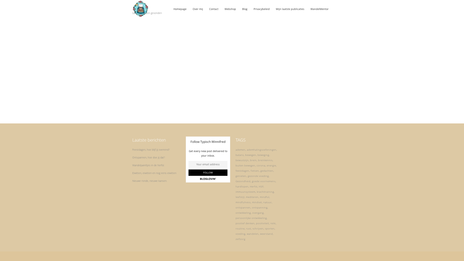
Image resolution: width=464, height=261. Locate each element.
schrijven (258, 228)
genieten (241, 176)
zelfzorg (240, 239)
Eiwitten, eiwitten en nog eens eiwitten (154, 173)
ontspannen (243, 207)
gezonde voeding (258, 176)
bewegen (250, 155)
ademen (240, 149)
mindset (257, 202)
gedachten (266, 170)
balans (240, 155)
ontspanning (260, 207)
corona (261, 165)
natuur (267, 202)
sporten (270, 228)
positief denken (245, 223)
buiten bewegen (245, 165)
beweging (263, 155)
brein (253, 160)
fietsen (255, 170)
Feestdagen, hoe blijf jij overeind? (151, 149)
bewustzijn (242, 160)
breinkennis (265, 160)
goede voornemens (264, 181)
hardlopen (242, 186)
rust (248, 228)
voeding (240, 233)
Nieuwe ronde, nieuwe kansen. (149, 181)
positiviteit (262, 223)
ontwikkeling (243, 212)
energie (271, 165)
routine (240, 228)
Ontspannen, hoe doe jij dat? (148, 157)
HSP (261, 186)
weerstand (266, 233)
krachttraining (265, 191)
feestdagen (242, 170)
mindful (264, 197)
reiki (273, 223)
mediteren (252, 197)
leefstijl (240, 197)
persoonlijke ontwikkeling (251, 218)
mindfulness (243, 202)
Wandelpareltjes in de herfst (148, 165)
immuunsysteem (245, 191)
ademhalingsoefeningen (261, 149)
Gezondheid (243, 181)
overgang (258, 212)
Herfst (253, 186)
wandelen (253, 233)
